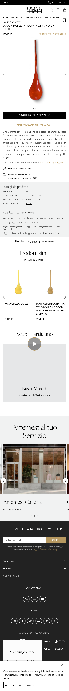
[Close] (62, 665)
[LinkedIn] (38, 621)
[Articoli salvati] (58, 10)
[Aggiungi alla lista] (64, 20)
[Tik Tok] (30, 621)
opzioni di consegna (54, 217)
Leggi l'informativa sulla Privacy (45, 549)
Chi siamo (9, 2)
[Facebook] (22, 621)
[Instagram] (14, 621)
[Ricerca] (51, 10)
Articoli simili (35, 260)
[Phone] (26, 599)
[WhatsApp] (34, 599)
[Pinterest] (46, 621)
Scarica (29, 203)
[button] (3, 73)
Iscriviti (56, 539)
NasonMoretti (12, 22)
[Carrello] (64, 10)
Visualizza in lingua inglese (51, 162)
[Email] (42, 599)
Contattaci (59, 2)
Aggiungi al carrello (34, 115)
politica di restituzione (49, 233)
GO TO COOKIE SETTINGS (19, 685)
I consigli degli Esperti (13, 222)
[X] (54, 621)
